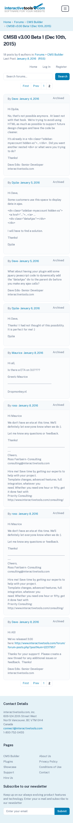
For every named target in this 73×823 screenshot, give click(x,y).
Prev (36, 86)
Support (8, 772)
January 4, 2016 (29, 98)
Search (62, 76)
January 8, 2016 (26, 58)
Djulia (15, 182)
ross (14, 405)
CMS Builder (35, 22)
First (26, 86)
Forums (19, 22)
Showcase (9, 767)
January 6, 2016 (30, 308)
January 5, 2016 (30, 182)
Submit (62, 811)
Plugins (8, 761)
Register (61, 66)
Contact (44, 772)
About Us (45, 756)
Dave (15, 98)
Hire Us (8, 777)
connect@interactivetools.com (22, 728)
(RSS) (41, 58)
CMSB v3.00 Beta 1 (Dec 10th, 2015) (28, 26)
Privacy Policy (48, 761)
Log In (46, 66)
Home (7, 22)
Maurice (17, 353)
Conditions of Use (50, 767)
